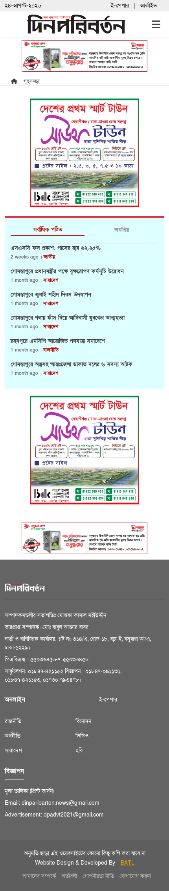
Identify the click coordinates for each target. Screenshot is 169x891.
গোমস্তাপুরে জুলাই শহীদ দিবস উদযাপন (51, 294)
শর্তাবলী (69, 876)
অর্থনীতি (12, 736)
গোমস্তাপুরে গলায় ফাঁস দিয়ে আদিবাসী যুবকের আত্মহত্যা (68, 318)
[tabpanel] (84, 313)
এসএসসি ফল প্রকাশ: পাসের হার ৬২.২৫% (56, 248)
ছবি (79, 750)
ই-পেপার (120, 5)
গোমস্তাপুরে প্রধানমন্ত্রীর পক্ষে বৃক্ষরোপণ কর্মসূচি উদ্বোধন (67, 271)
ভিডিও (81, 736)
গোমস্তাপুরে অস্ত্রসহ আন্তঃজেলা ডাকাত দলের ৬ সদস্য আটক (71, 364)
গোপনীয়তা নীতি (98, 876)
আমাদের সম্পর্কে (39, 876)
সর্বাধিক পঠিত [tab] (47, 229)
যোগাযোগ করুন (135, 876)
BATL (127, 863)
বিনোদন (83, 721)
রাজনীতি (51, 350)
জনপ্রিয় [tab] (121, 230)
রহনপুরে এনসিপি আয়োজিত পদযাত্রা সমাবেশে (58, 341)
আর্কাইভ (148, 5)
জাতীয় (49, 257)
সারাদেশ (51, 280)
